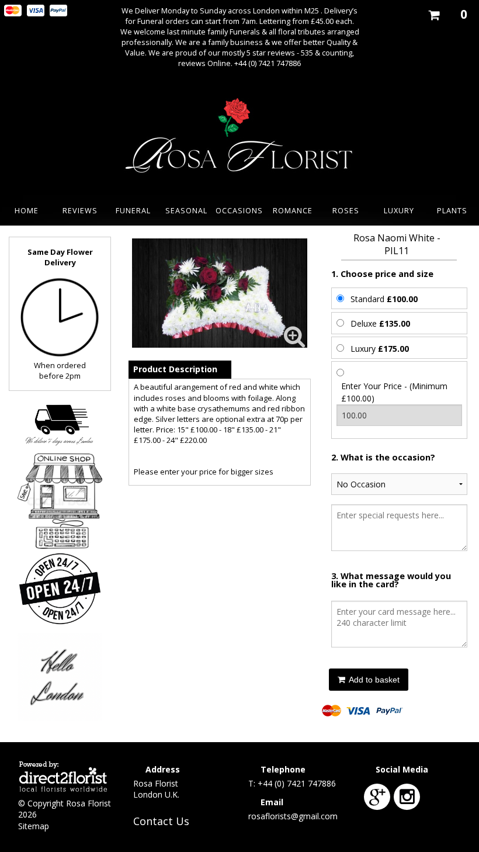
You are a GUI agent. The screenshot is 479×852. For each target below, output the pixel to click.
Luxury (399, 210)
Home (27, 210)
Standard (384, 298)
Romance (293, 210)
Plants (452, 210)
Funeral (133, 210)
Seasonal (186, 210)
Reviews (80, 210)
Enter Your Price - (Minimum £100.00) (394, 392)
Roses (345, 210)
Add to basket (373, 679)
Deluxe (380, 323)
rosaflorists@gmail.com (293, 816)
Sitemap (33, 826)
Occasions (239, 210)
